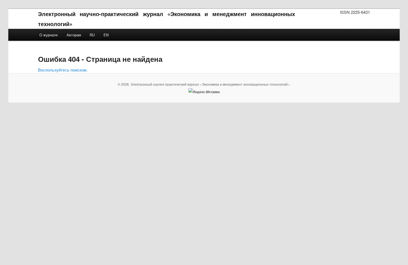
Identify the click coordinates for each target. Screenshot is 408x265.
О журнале (48, 34)
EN (106, 34)
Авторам (74, 34)
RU (92, 34)
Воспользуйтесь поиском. (62, 70)
